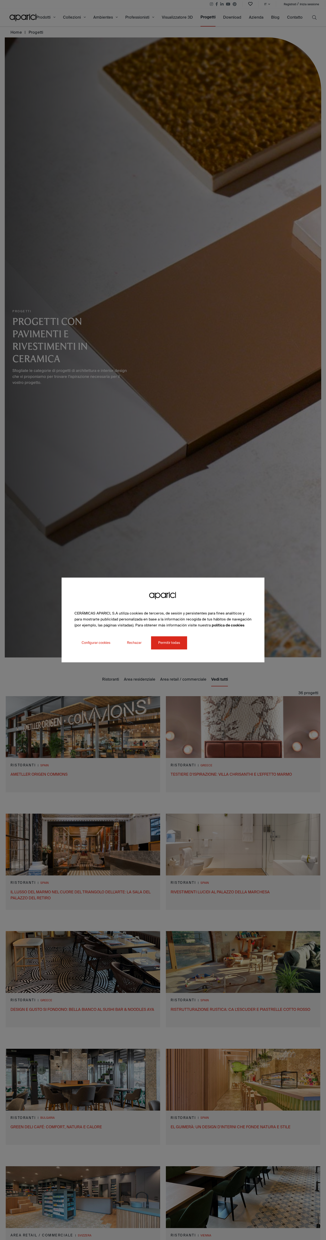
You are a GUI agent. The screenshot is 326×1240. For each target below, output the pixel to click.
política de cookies (228, 625)
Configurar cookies (96, 643)
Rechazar (134, 643)
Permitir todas (169, 643)
